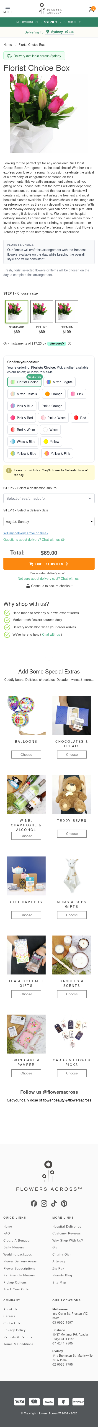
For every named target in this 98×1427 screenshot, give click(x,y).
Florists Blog (62, 1275)
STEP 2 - (9, 488)
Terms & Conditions (18, 1344)
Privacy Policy (14, 1330)
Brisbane (70, 22)
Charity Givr (61, 1254)
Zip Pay (58, 1268)
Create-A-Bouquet (17, 1240)
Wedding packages (17, 1254)
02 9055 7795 (62, 1364)
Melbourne (25, 22)
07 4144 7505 (62, 1343)
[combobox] (45, 498)
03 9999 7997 (62, 1322)
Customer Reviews (66, 1233)
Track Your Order (16, 1289)
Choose (26, 754)
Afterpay (58, 1261)
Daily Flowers (13, 1247)
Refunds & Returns (17, 1337)
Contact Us (12, 1323)
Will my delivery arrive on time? (25, 533)
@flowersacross (60, 1091)
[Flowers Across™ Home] (50, 8)
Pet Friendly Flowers (19, 1275)
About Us (10, 1309)
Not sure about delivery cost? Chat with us (48, 578)
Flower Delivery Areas (20, 1261)
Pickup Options (15, 1282)
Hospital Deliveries (66, 1226)
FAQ (6, 1233)
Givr (55, 1247)
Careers (9, 1316)
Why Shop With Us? (67, 1240)
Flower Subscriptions (19, 1268)
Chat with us (51, 634)
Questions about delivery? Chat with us (31, 539)
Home (7, 44)
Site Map (59, 1282)
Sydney (50, 22)
